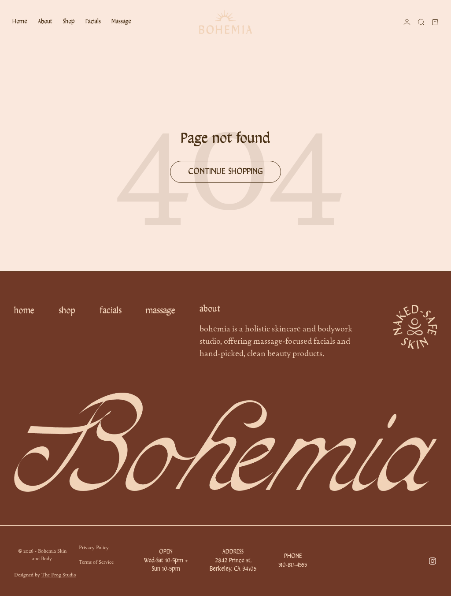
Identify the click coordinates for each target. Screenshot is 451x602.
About (45, 22)
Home (19, 22)
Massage (121, 22)
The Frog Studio (58, 574)
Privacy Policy (94, 546)
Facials (93, 22)
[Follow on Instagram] (432, 561)
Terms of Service (96, 561)
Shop (69, 22)
